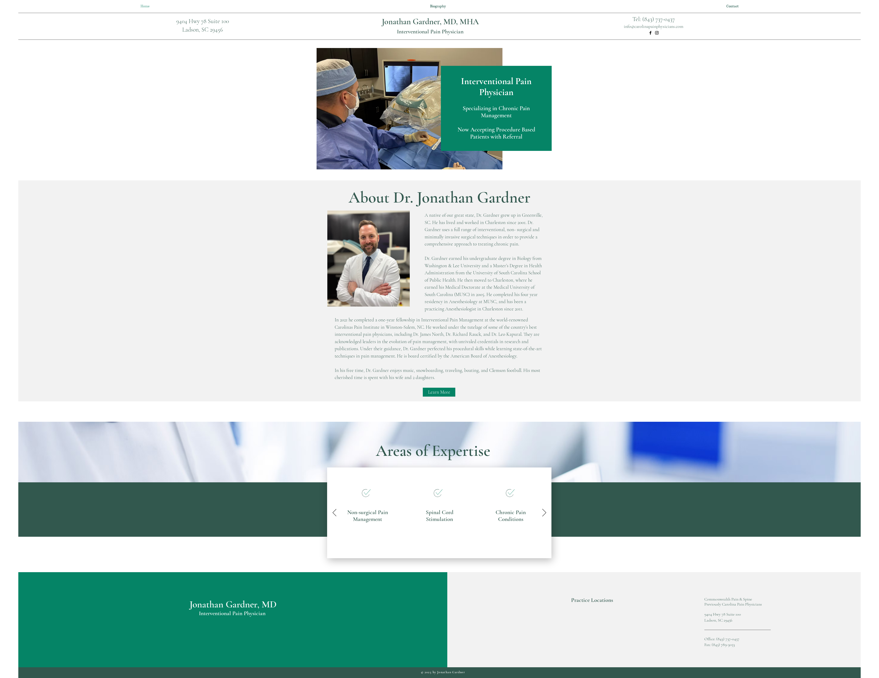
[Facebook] (650, 32)
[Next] (544, 513)
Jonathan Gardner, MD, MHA (430, 22)
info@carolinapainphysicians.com (653, 26)
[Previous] (334, 513)
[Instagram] (656, 32)
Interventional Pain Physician (430, 31)
